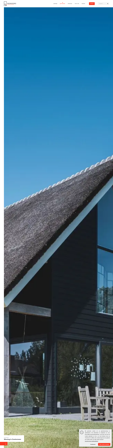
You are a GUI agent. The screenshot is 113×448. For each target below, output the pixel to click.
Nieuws (83, 3)
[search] (107, 3)
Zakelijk (55, 3)
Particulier (62, 3)
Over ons (77, 3)
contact (92, 3)
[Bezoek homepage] (10, 3)
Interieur (70, 3)
